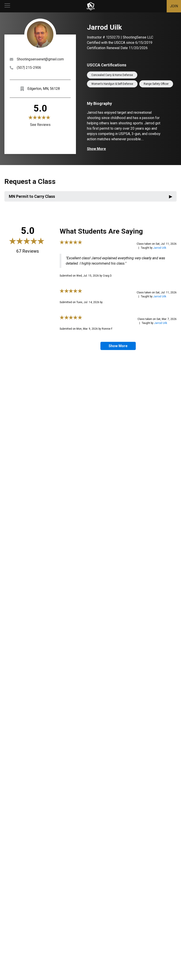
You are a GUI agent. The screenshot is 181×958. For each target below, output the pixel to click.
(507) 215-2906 (29, 67)
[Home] (91, 6)
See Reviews (40, 125)
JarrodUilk (159, 247)
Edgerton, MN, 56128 (43, 89)
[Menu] (7, 6)
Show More (96, 149)
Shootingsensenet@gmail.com (40, 59)
